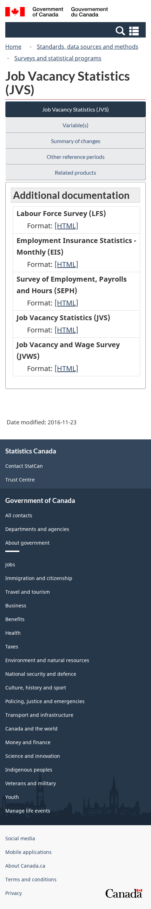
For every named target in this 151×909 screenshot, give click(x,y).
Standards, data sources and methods (87, 46)
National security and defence (40, 674)
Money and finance (28, 742)
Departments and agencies (37, 529)
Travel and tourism (27, 591)
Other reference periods (76, 156)
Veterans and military (30, 783)
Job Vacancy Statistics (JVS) (75, 109)
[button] (76, 30)
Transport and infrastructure (39, 715)
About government (27, 542)
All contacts (18, 515)
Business (15, 605)
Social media (20, 838)
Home (13, 46)
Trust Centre (20, 479)
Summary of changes (75, 140)
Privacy (13, 893)
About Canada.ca (25, 865)
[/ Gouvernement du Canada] (56, 13)
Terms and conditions (31, 879)
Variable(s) (75, 125)
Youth (12, 797)
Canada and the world (31, 728)
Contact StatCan (24, 466)
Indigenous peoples (28, 769)
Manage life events (27, 810)
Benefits (15, 619)
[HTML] (66, 225)
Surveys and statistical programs (57, 58)
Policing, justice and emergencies (45, 701)
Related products (75, 172)
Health (13, 632)
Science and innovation (32, 756)
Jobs (10, 564)
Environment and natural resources (47, 660)
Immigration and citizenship (38, 578)
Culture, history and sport (35, 687)
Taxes (11, 646)
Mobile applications (28, 852)
